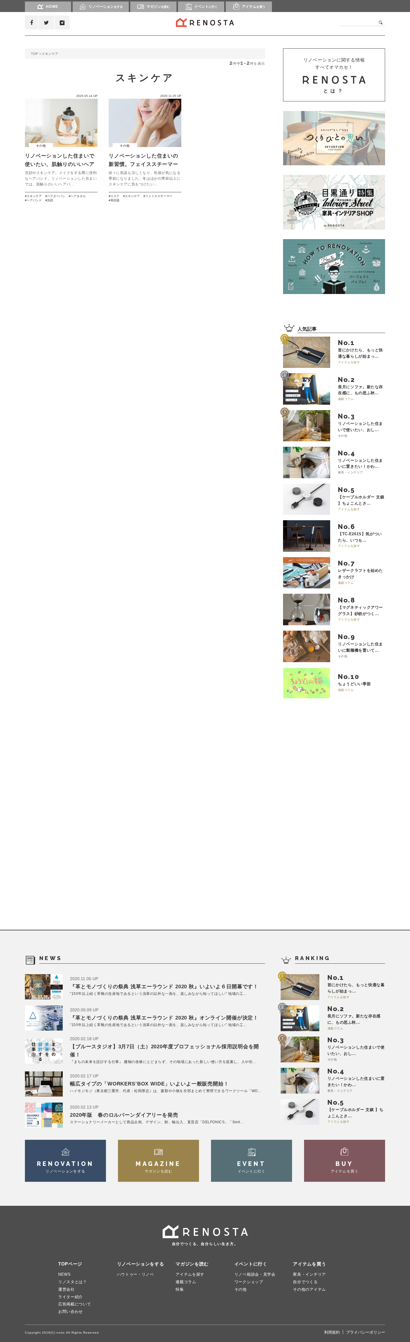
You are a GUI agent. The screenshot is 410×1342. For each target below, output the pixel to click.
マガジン (158, 7)
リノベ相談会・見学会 (255, 1274)
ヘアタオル (78, 196)
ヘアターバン (56, 196)
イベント (206, 7)
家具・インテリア (309, 1274)
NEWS (64, 1274)
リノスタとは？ (72, 1282)
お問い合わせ (70, 1311)
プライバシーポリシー (365, 1332)
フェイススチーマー (158, 196)
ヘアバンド (34, 200)
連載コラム (186, 1282)
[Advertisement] (328, 816)
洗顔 (50, 200)
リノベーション (106, 7)
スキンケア (34, 196)
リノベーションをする (140, 1263)
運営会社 (66, 1289)
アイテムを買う (309, 1263)
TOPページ (70, 1263)
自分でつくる (305, 1282)
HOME (52, 7)
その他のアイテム (309, 1289)
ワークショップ (248, 1282)
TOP (34, 54)
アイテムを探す (190, 1274)
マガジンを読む (192, 1263)
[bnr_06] (334, 202)
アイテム (253, 7)
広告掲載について (74, 1304)
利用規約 (332, 1332)
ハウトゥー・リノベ (135, 1274)
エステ (114, 196)
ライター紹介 (70, 1297)
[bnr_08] (334, 266)
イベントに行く (250, 1263)
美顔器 (114, 200)
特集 (180, 1289)
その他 (240, 1289)
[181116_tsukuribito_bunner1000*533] (334, 138)
